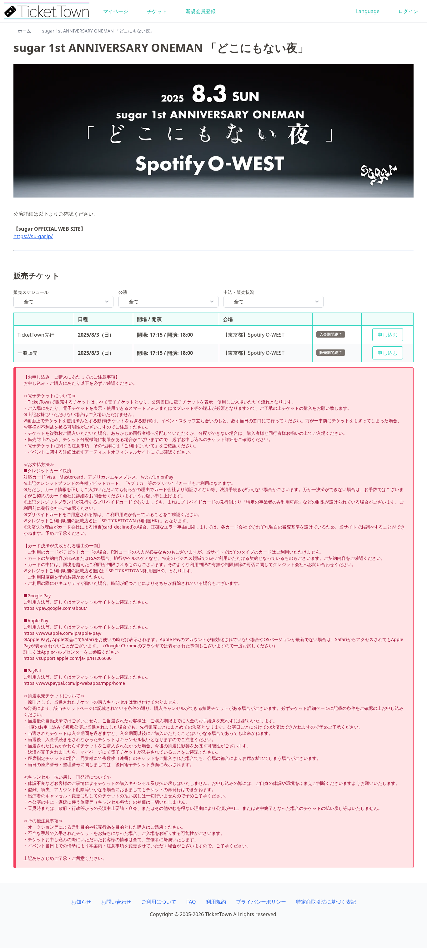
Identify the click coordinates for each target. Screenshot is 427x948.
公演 (122, 292)
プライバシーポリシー (261, 901)
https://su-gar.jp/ (33, 236)
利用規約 (216, 901)
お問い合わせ (116, 901)
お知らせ (81, 901)
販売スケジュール (30, 292)
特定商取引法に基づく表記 (326, 901)
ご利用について (158, 901)
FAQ (191, 901)
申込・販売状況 (239, 292)
